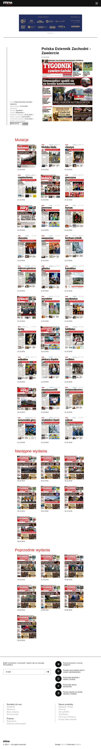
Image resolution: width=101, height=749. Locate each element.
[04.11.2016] (50, 467)
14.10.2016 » (29, 119)
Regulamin (11, 721)
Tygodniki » (19, 110)
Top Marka (63, 714)
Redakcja (11, 707)
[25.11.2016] (50, 497)
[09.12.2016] (27, 527)
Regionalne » (20, 112)
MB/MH (78, 744)
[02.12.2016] (74, 497)
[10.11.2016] (74, 467)
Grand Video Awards (68, 719)
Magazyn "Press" (66, 707)
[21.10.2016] (27, 156)
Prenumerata (12, 714)
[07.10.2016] (50, 566)
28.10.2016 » (26, 117)
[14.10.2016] (27, 565)
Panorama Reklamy (67, 717)
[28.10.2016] (27, 467)
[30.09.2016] (74, 566)
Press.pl (62, 709)
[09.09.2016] (74, 596)
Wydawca (11, 709)
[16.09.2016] (50, 597)
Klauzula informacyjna (16, 723)
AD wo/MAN (64, 712)
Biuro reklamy (13, 712)
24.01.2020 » (28, 114)
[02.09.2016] (27, 627)
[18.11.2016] (27, 497)
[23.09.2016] (27, 596)
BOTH (63, 744)
